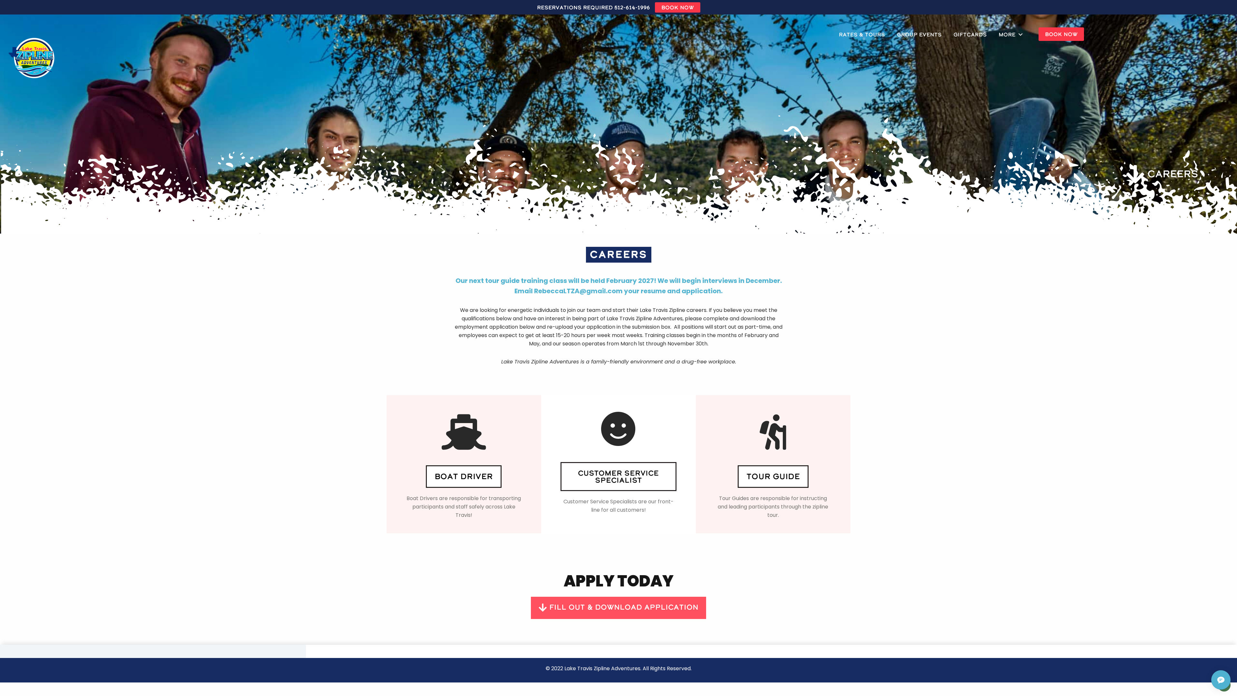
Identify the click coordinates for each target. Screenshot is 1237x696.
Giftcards (970, 34)
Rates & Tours (862, 34)
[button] (464, 476)
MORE (1007, 34)
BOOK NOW (677, 7)
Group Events (919, 34)
